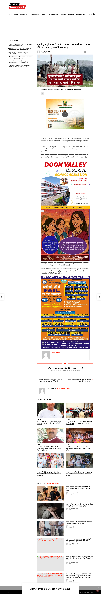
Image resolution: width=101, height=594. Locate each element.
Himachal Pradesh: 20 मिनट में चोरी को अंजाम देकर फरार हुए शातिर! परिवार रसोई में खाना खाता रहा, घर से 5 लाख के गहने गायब (79, 575)
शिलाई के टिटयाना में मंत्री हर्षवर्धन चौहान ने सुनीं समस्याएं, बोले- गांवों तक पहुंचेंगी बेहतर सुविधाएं (78, 448)
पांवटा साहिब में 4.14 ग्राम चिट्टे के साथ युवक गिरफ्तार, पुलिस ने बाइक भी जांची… (79, 522)
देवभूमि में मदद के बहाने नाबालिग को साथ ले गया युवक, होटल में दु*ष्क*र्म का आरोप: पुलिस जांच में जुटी (79, 558)
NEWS (39, 419)
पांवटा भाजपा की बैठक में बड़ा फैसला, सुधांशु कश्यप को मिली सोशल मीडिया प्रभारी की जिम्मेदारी (49, 423)
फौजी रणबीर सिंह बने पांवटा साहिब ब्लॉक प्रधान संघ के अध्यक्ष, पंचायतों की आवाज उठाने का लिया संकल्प (50, 473)
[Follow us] (89, 14)
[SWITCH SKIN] (61, 6)
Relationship (80, 14)
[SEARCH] (91, 14)
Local (16, 14)
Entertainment (54, 14)
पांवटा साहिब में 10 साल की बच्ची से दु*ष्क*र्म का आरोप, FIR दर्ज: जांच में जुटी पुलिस (79, 505)
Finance (43, 14)
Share (39, 56)
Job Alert (71, 14)
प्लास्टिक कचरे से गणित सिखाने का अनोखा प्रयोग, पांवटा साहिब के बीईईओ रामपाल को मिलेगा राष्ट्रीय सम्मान (49, 448)
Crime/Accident (53, 483)
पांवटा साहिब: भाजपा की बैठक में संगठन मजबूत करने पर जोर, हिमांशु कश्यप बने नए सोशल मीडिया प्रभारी (79, 423)
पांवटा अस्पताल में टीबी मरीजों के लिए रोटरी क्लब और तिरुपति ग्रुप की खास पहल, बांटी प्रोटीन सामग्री (79, 473)
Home (10, 14)
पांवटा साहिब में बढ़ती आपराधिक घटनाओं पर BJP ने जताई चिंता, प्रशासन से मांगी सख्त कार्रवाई (78, 488)
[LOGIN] (94, 14)
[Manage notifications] (97, 591)
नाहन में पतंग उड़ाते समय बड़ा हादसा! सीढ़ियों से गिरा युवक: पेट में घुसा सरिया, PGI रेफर (79, 540)
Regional (23, 14)
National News (34, 14)
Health (63, 14)
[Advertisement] (50, 26)
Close (99, 588)
